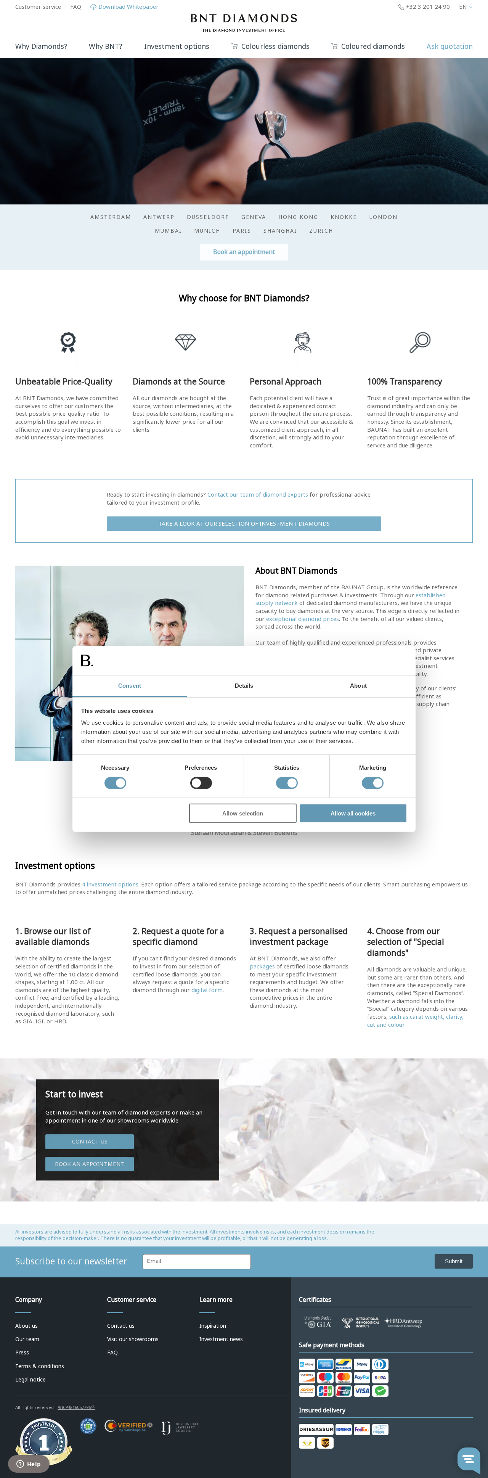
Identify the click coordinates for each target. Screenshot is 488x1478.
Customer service (38, 7)
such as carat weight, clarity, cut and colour (415, 1021)
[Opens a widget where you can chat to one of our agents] (29, 1464)
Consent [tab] (129, 685)
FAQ (75, 7)
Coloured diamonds (373, 46)
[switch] (201, 783)
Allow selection (242, 813)
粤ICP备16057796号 (76, 1407)
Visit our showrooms (133, 1339)
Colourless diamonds (275, 46)
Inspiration (212, 1326)
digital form (207, 990)
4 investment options (110, 884)
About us (26, 1326)
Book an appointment (244, 252)
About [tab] (358, 685)
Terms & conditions (39, 1366)
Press (22, 1352)
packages (262, 966)
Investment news (221, 1339)
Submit (453, 1261)
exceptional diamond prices (302, 619)
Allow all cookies (353, 813)
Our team (27, 1339)
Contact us (90, 1141)
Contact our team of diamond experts (257, 495)
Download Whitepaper (128, 7)
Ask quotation (450, 46)
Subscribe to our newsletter (71, 1261)
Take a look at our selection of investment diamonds (244, 523)
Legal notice (30, 1379)
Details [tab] (244, 685)
